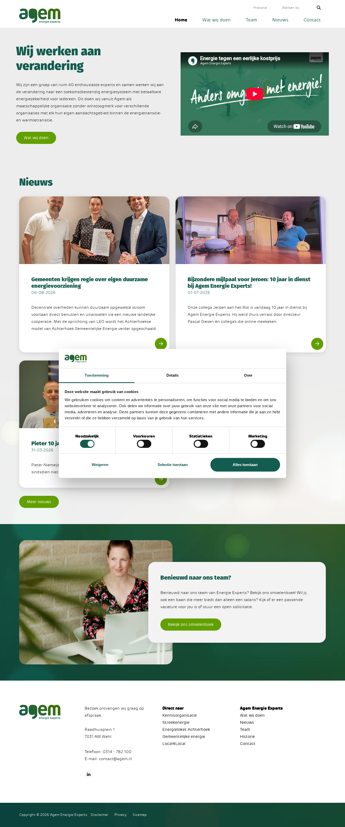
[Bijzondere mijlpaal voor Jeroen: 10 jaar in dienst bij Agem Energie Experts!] (251, 274)
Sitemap (139, 815)
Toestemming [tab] (97, 375)
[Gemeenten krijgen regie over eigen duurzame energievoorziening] (94, 274)
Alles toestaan (245, 464)
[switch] (144, 444)
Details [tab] (172, 375)
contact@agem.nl (115, 758)
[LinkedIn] (89, 774)
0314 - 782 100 (117, 751)
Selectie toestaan (173, 464)
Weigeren (100, 464)
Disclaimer (99, 815)
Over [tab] (248, 375)
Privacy (120, 815)
